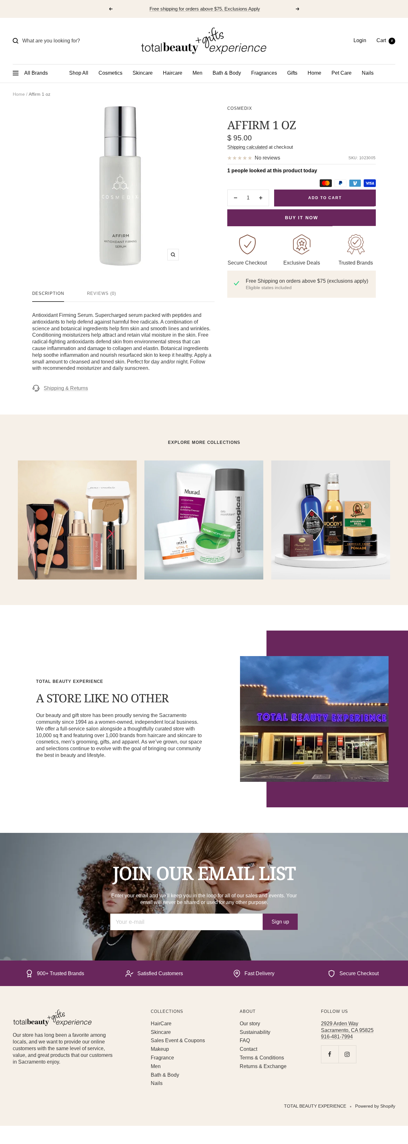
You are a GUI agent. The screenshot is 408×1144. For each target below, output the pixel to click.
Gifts (292, 73)
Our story (250, 1023)
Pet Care (342, 73)
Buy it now (301, 217)
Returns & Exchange (263, 1066)
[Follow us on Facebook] (330, 1054)
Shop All (78, 73)
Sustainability (255, 1032)
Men (197, 73)
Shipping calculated (247, 147)
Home (314, 73)
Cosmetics (110, 73)
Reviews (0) (101, 293)
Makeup (160, 1049)
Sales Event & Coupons (178, 1040)
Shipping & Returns (66, 388)
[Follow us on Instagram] (347, 1054)
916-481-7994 (337, 1036)
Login (359, 40)
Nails (368, 73)
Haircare (172, 73)
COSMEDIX (239, 108)
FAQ (245, 1040)
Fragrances (264, 73)
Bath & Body (227, 73)
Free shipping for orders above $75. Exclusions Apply (204, 8)
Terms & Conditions (262, 1057)
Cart (384, 40)
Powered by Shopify (375, 1106)
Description (48, 293)
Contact (248, 1049)
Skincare (143, 73)
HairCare (161, 1023)
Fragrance (162, 1057)
